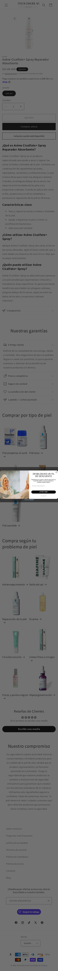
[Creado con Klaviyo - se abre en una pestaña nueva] (29, 500)
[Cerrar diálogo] (56, 472)
